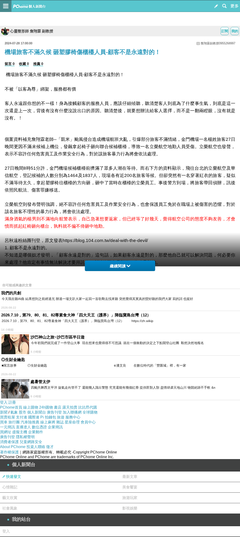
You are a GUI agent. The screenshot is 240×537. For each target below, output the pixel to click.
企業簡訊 (55, 427)
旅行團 (14, 422)
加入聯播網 (72, 412)
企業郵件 (35, 432)
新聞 (4, 412)
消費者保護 (9, 442)
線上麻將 (47, 422)
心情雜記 (9, 487)
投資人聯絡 (35, 447)
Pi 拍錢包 (48, 417)
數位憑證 (39, 427)
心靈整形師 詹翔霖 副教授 (31, 31)
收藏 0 (24, 64)
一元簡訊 (7, 427)
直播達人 (23, 427)
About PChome (13, 447)
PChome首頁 (11, 407)
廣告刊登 (54, 412)
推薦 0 (38, 64)
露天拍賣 (69, 407)
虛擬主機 (19, 432)
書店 (57, 407)
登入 (4, 402)
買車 (4, 422)
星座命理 (72, 422)
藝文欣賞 (9, 498)
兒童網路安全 (31, 442)
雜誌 (60, 422)
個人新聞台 (36, 412)
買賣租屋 (7, 417)
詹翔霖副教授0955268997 (218, 43)
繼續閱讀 (118, 266)
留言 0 (10, 64)
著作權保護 (9, 452)
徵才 (50, 447)
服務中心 (72, 417)
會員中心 (88, 422)
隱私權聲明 (25, 437)
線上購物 (30, 407)
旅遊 (60, 417)
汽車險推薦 (30, 422)
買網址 (5, 432)
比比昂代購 (87, 407)
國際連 (33, 417)
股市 (22, 412)
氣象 (14, 412)
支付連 (21, 417)
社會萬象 (9, 508)
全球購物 (90, 412)
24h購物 (46, 407)
